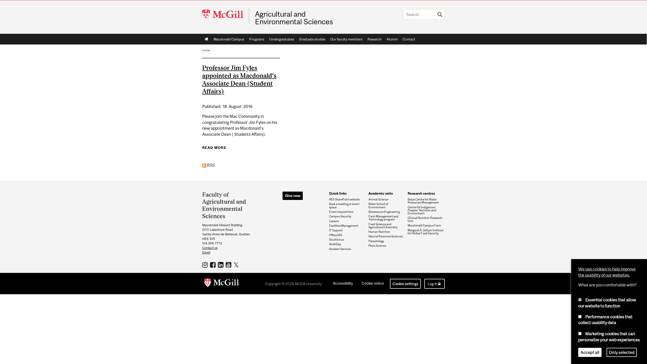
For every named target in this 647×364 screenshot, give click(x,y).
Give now (292, 196)
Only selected (622, 352)
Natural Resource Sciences (385, 236)
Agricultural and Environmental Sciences (294, 18)
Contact (409, 39)
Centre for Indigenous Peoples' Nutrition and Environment (422, 210)
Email (206, 252)
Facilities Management (343, 225)
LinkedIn (221, 265)
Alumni (392, 39)
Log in (432, 284)
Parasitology (376, 241)
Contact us (210, 248)
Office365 (335, 235)
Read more (214, 148)
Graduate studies (312, 39)
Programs (256, 39)
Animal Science (378, 199)
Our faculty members (346, 39)
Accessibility (343, 283)
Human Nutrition (379, 231)
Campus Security (340, 216)
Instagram (205, 265)
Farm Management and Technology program (383, 218)
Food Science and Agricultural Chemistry (383, 226)
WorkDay (335, 244)
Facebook (213, 265)
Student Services (340, 249)
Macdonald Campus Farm (424, 225)
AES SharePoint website (344, 199)
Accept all (590, 352)
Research (374, 39)
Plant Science (377, 245)
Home (206, 39)
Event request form (341, 211)
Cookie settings (405, 284)
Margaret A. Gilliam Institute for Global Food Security (426, 232)
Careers (334, 221)
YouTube (229, 265)
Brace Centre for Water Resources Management (423, 201)
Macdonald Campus (229, 39)
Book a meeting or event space (344, 205)
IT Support (336, 230)
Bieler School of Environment (378, 205)
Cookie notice (373, 283)
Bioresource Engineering (384, 211)
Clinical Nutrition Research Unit (425, 219)
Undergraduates (281, 39)
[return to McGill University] (221, 283)
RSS (210, 165)
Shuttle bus (336, 239)
